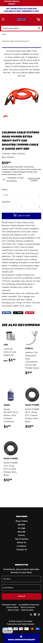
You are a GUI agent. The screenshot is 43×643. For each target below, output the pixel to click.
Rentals (21, 525)
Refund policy (27, 610)
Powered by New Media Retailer (20, 624)
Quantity (6, 202)
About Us (21, 542)
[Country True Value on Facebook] (35, 615)
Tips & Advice (21, 539)
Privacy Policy (12, 607)
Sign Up (21, 596)
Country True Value (24, 621)
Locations (21, 546)
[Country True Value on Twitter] (31, 615)
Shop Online (21, 521)
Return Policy (13, 610)
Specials (21, 532)
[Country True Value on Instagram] (39, 615)
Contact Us (21, 550)
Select (5, 190)
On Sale (21, 528)
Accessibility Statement (29, 605)
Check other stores (34, 179)
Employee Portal (9, 605)
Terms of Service (27, 607)
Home (4, 34)
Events (21, 535)
